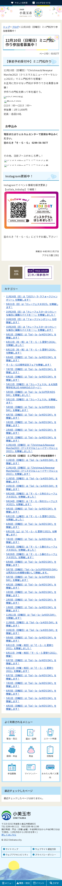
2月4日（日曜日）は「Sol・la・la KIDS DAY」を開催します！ (31, 431)
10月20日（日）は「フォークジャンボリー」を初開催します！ (31, 320)
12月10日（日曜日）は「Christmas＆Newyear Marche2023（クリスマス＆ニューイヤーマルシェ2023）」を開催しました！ (32, 448)
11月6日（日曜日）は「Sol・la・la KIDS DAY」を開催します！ (32, 624)
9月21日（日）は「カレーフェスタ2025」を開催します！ (32, 305)
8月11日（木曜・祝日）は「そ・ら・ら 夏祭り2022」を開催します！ (29, 669)
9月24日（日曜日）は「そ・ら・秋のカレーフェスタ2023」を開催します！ (31, 502)
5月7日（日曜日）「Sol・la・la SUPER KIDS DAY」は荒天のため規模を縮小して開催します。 (31, 571)
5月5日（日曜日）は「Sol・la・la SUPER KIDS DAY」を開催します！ (30, 408)
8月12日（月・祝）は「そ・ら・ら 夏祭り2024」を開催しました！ (31, 343)
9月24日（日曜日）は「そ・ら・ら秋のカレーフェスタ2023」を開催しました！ (31, 495)
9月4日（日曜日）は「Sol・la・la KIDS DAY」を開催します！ (31, 639)
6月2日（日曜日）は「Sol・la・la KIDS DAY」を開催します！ (31, 378)
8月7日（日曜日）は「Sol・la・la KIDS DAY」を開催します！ (31, 662)
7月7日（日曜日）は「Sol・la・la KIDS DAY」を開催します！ (31, 370)
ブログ (15, 26)
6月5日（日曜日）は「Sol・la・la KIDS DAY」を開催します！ (31, 692)
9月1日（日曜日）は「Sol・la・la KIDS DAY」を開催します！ (31, 336)
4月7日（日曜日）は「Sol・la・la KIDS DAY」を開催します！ (31, 416)
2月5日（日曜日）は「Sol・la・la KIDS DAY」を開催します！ (31, 601)
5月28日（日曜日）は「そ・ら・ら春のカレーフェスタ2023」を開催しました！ (31, 548)
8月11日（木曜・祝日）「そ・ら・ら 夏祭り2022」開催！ (32, 654)
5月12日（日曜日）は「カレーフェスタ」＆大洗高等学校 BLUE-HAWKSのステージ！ (31, 386)
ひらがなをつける (43, 2)
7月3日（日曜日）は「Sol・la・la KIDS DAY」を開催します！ (31, 684)
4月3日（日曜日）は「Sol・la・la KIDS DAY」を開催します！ (31, 707)
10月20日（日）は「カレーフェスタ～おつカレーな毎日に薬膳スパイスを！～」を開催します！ (31, 328)
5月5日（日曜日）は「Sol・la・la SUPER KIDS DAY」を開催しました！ (30, 393)
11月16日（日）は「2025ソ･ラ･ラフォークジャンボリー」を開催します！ (31, 298)
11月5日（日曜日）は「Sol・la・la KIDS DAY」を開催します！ (32, 480)
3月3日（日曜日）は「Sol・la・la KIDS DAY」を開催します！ (31, 423)
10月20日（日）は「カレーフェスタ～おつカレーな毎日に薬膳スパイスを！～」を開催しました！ (31, 313)
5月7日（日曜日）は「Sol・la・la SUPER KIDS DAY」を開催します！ (30, 578)
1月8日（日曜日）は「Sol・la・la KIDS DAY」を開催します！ (31, 609)
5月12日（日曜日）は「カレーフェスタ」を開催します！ (31, 401)
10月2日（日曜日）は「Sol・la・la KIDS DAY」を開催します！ (32, 631)
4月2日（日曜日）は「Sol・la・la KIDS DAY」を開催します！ (31, 586)
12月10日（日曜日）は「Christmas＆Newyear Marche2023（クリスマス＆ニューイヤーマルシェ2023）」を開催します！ (32, 470)
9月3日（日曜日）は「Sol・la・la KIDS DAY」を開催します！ (31, 510)
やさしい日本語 (21, 2)
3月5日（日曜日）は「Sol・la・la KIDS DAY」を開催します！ (31, 593)
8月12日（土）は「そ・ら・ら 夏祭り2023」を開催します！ (31, 533)
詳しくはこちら (9, 834)
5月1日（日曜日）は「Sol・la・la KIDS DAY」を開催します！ (31, 699)
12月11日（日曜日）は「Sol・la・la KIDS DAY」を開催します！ (31, 616)
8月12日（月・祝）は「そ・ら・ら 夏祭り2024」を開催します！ (31, 351)
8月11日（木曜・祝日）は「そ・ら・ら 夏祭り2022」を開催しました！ (29, 646)
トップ (6, 26)
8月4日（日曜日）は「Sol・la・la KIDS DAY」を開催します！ (31, 358)
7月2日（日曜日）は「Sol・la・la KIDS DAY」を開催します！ (31, 540)
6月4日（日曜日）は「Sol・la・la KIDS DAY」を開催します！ (31, 563)
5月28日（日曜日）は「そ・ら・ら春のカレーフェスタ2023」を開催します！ (31, 555)
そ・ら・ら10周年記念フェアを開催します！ (29, 364)
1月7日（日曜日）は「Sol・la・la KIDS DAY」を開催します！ (31, 439)
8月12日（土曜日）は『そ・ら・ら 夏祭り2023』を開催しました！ (31, 518)
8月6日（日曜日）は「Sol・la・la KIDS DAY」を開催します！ (31, 525)
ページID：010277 (49, 53)
